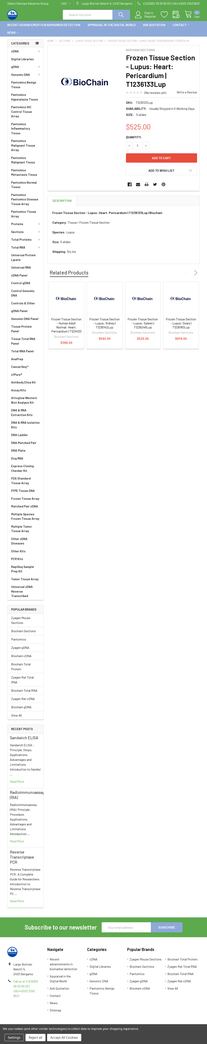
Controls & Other (23, 303)
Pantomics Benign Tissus (23, 84)
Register (150, 16)
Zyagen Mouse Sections (20, 620)
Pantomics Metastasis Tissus (24, 172)
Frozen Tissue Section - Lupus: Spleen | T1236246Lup (143, 323)
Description (62, 200)
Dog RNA (17, 458)
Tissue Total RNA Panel (23, 341)
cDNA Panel (19, 275)
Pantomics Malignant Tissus (23, 160)
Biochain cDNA (21, 656)
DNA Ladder (19, 435)
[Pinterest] (163, 184)
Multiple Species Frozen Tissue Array (25, 516)
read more (17, 781)
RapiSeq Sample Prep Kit (22, 569)
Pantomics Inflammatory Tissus (20, 128)
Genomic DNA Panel (24, 319)
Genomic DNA (20, 74)
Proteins (17, 224)
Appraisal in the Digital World (112, 25)
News (11, 32)
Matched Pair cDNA (24, 506)
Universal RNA (21, 267)
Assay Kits (18, 390)
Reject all (35, 1037)
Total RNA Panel (22, 351)
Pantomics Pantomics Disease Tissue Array (24, 199)
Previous (187, 273)
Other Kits (18, 551)
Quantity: (134, 137)
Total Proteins (21, 239)
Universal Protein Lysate (23, 257)
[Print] (146, 184)
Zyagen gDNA (20, 647)
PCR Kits (17, 559)
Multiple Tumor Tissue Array (21, 529)
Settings (14, 1037)
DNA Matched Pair (23, 443)
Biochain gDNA (21, 707)
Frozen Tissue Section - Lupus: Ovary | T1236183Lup (181, 323)
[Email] (138, 184)
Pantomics (18, 639)
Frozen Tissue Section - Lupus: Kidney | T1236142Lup (104, 323)
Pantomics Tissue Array (23, 214)
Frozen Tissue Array (25, 498)
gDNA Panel (19, 311)
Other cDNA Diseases (19, 541)
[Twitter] (155, 184)
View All (16, 715)
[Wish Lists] (167, 14)
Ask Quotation (154, 25)
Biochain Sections (23, 631)
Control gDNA (20, 283)
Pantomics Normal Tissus (24, 185)
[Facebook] (129, 184)
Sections (17, 232)
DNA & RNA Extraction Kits (22, 412)
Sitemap (55, 1010)
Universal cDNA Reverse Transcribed (22, 591)
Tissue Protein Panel (21, 329)
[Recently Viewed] (179, 14)
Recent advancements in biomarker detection (43, 25)
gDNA (15, 67)
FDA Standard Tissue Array (21, 480)
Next (195, 273)
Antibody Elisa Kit (23, 382)
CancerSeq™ (20, 366)
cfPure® (16, 374)
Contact (180, 25)
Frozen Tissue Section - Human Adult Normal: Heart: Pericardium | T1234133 (66, 325)
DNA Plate (18, 450)
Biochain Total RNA (24, 690)
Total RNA (18, 247)
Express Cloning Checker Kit (22, 468)
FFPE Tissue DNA (23, 490)
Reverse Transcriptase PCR (22, 856)
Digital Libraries (22, 59)
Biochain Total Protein (21, 666)
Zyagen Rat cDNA (23, 699)
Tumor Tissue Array (24, 579)
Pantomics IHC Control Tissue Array (21, 111)
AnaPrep (17, 359)
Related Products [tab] (69, 272)
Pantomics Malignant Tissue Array (23, 145)
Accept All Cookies (64, 1037)
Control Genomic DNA (23, 293)
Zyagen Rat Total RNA (22, 679)
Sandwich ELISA (24, 737)
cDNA (15, 51)
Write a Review (187, 92)
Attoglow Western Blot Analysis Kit (24, 400)
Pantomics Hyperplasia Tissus (24, 97)
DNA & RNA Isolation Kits (25, 425)
